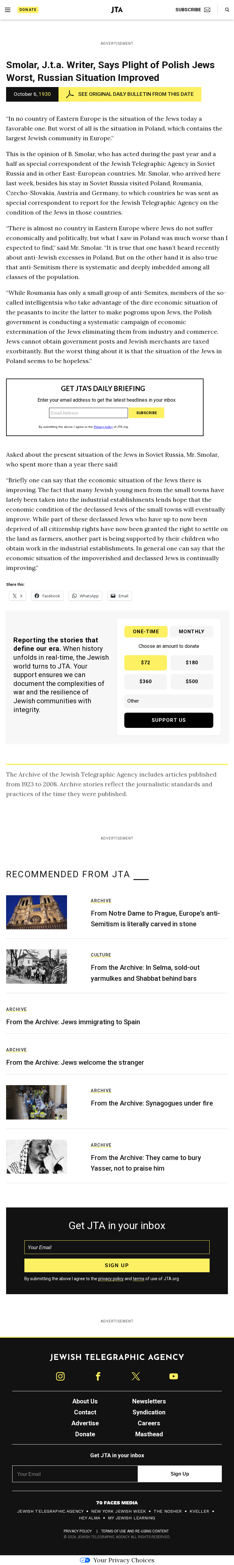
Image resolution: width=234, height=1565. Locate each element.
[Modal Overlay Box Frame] (117, 782)
